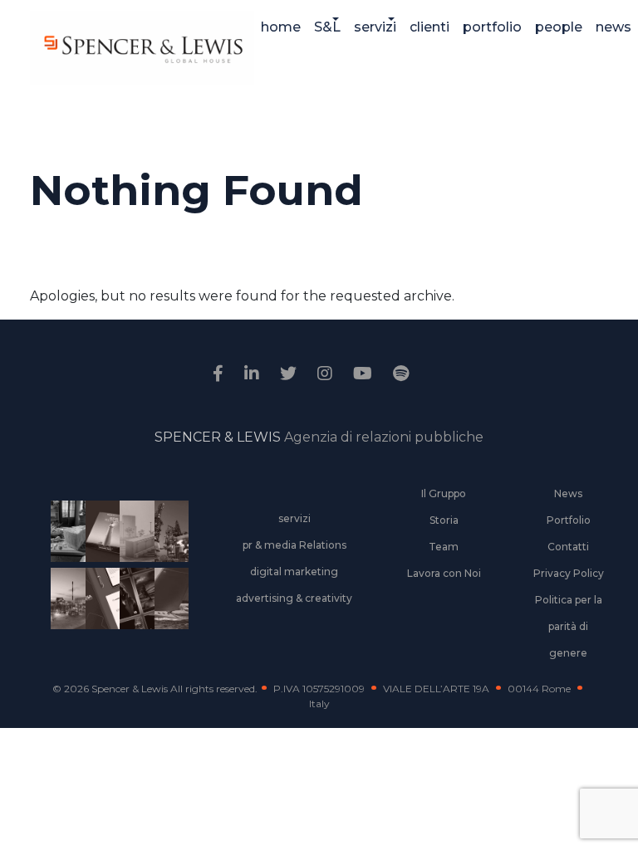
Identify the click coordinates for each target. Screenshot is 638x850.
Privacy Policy (568, 573)
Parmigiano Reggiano (64, 542)
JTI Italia (133, 542)
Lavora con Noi (444, 573)
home (281, 27)
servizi (375, 27)
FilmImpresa (98, 609)
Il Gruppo (443, 493)
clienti (429, 27)
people (558, 27)
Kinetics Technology (64, 609)
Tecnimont (167, 542)
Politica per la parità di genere (568, 626)
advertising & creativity (294, 598)
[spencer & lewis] (220, 373)
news (613, 27)
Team (444, 546)
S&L (327, 27)
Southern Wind (167, 609)
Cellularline (98, 549)
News (568, 493)
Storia (444, 520)
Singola (133, 609)
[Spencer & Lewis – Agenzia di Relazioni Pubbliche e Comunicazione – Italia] (142, 48)
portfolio (492, 27)
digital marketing (294, 571)
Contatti (568, 546)
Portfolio (569, 520)
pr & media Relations (294, 545)
